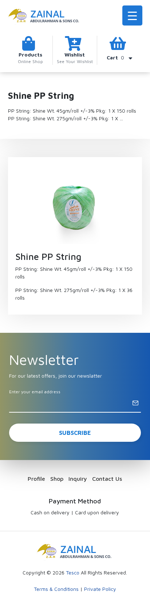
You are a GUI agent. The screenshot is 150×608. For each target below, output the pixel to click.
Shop (56, 478)
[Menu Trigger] (132, 15)
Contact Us (107, 478)
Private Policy (100, 589)
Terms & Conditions (56, 589)
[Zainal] (44, 15)
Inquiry (77, 478)
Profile (36, 478)
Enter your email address (34, 391)
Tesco (72, 572)
